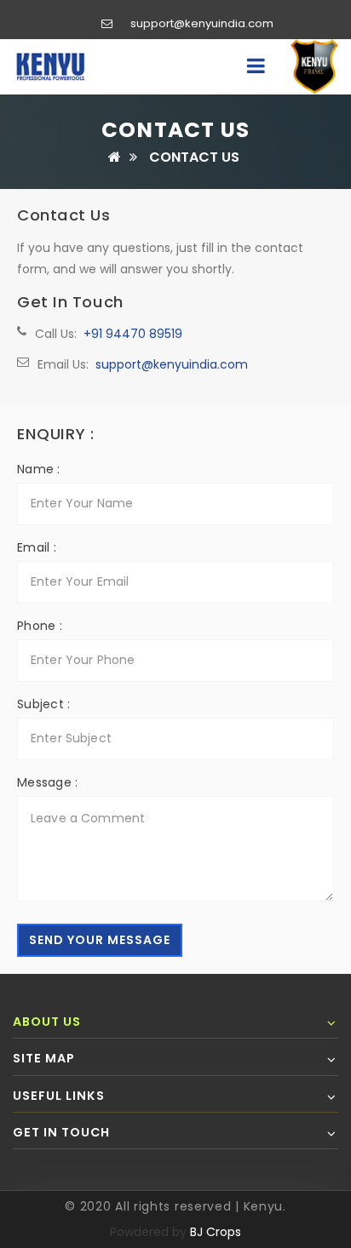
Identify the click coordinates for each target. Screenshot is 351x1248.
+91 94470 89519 (132, 333)
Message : (47, 782)
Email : (36, 547)
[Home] (114, 156)
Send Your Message (99, 939)
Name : (38, 469)
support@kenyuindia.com (201, 23)
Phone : (39, 625)
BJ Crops (215, 1231)
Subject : (44, 704)
